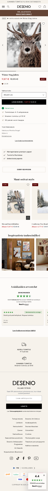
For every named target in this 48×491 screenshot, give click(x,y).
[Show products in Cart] (44, 6)
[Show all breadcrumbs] (4, 18)
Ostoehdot (29, 430)
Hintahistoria (6, 136)
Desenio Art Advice (32, 419)
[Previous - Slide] (2, 45)
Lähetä (24, 406)
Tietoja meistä (17, 419)
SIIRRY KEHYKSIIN (24, 170)
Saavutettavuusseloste (14, 438)
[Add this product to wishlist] (43, 23)
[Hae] (8, 6)
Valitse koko (6, 91)
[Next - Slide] (45, 45)
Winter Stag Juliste (30, 18)
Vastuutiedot (18, 426)
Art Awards (19, 448)
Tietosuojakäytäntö (16, 411)
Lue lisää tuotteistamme (24, 141)
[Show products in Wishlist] (39, 6)
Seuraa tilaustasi (31, 426)
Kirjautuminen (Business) (13, 452)
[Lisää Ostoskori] (28, 218)
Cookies (28, 434)
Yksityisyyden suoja (32, 438)
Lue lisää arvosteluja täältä (24, 331)
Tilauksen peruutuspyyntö (35, 442)
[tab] (8, 70)
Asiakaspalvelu (31, 423)
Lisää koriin (24, 102)
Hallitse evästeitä (31, 446)
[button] (37, 481)
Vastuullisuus (18, 434)
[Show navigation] (3, 6)
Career (20, 430)
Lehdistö (19, 423)
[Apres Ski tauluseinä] (18, 254)
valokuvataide (14, 18)
